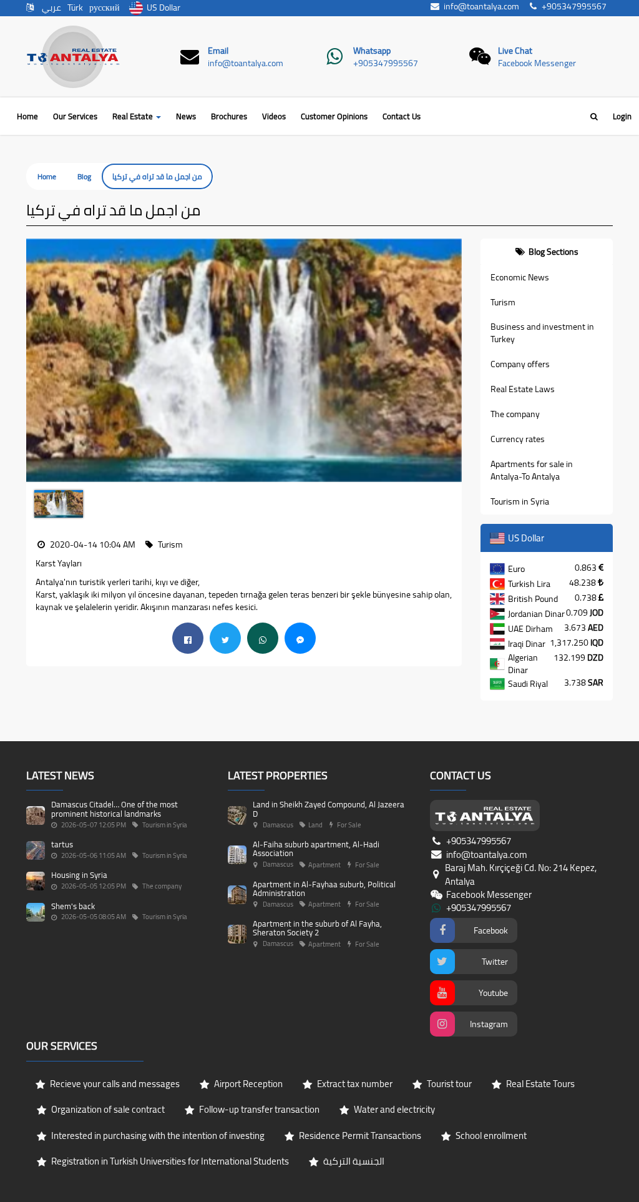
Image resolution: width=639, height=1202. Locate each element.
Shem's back (73, 906)
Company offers (520, 364)
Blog (84, 176)
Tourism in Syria (519, 501)
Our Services (75, 116)
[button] (35, 361)
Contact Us (402, 116)
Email (218, 50)
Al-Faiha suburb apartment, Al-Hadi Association (316, 848)
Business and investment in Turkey (542, 332)
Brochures (229, 116)
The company (515, 414)
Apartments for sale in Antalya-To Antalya (531, 470)
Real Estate (133, 116)
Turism (502, 302)
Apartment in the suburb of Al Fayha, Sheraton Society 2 (317, 928)
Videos (274, 116)
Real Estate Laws (522, 389)
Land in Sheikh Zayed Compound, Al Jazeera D (328, 808)
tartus (62, 844)
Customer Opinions (334, 116)
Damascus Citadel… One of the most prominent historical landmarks (114, 808)
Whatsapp (372, 50)
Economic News (519, 277)
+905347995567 (385, 63)
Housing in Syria (79, 874)
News (186, 116)
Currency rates (517, 439)
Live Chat (515, 50)
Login (622, 116)
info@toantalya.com (245, 63)
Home (27, 116)
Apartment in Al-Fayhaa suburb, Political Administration (324, 888)
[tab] (546, 252)
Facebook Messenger (537, 63)
